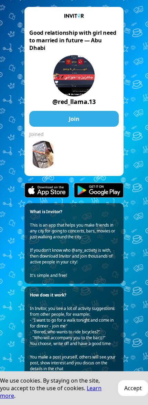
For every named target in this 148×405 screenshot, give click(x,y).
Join (74, 119)
